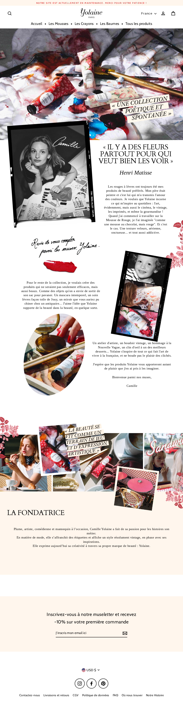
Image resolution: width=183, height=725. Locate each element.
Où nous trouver (132, 695)
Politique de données (95, 695)
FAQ (115, 695)
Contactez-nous (29, 695)
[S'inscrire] (124, 633)
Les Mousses (58, 23)
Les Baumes (109, 23)
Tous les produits (138, 23)
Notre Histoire (155, 695)
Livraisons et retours (56, 695)
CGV (75, 695)
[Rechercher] (9, 13)
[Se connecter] (163, 13)
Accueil (36, 23)
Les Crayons (84, 23)
